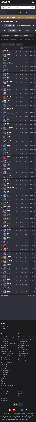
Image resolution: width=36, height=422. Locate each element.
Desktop (3, 372)
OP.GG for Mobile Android (25, 337)
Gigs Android (21, 349)
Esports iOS (21, 360)
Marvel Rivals (4, 356)
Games (3, 374)
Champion (12, 30)
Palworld (3, 341)
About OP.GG (4, 326)
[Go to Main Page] (4, 2)
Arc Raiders (4, 358)
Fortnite (3, 364)
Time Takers (4, 370)
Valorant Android (22, 345)
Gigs (2, 383)
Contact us (4, 400)
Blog (2, 330)
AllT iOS (20, 343)
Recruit (20, 396)
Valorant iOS (21, 347)
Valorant (3, 345)
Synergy (27, 30)
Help (2, 396)
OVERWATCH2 (5, 351)
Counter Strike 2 (5, 362)
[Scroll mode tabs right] (33, 25)
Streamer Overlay (6, 385)
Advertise (20, 394)
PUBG (2, 347)
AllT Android (21, 341)
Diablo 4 (3, 366)
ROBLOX (3, 349)
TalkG (2, 379)
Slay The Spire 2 (5, 360)
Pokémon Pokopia (6, 353)
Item (20, 30)
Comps (4, 30)
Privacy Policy (5, 391)
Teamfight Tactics (6, 339)
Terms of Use (4, 394)
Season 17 (11, 25)
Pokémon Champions (7, 343)
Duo (2, 376)
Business (20, 391)
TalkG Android (22, 353)
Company (3, 328)
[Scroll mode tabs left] (2, 25)
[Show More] (9, 2)
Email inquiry (4, 398)
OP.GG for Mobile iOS (23, 339)
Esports (3, 381)
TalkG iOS (20, 356)
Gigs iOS (20, 351)
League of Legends (6, 337)
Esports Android (22, 358)
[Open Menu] (33, 2)
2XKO (2, 368)
